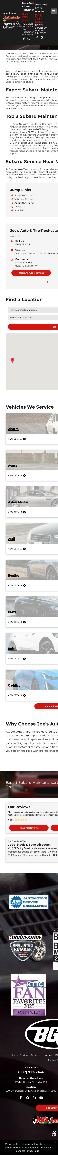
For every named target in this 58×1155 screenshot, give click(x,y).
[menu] (54, 11)
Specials (19, 210)
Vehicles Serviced (24, 199)
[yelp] (34, 1098)
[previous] (48, 282)
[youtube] (41, 1098)
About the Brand (24, 203)
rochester (31, 1067)
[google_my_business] (28, 39)
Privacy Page (32, 1151)
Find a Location (23, 195)
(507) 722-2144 (23, 244)
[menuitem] (14, 1055)
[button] (12, 360)
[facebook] (24, 39)
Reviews (19, 206)
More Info (15, 236)
